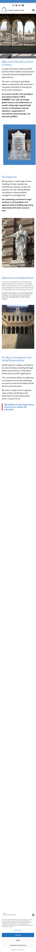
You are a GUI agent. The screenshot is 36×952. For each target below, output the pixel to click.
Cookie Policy (14, 949)
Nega (18, 940)
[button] (33, 915)
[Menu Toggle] (33, 10)
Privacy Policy (21, 949)
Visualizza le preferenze (18, 945)
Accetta (18, 935)
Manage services (17, 930)
